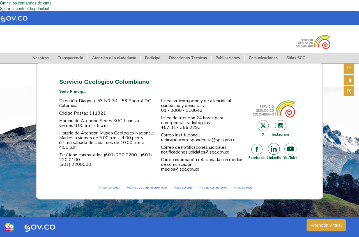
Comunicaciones (263, 58)
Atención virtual (326, 225)
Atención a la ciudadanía (114, 58)
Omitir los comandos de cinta (26, 3)
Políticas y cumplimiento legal (146, 187)
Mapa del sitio (183, 187)
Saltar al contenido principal (24, 8)
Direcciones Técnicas (188, 58)
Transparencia (70, 58)
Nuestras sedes (109, 187)
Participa (152, 58)
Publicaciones (228, 58)
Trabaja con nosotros (213, 187)
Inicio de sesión (244, 187)
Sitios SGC (295, 58)
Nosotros (41, 58)
